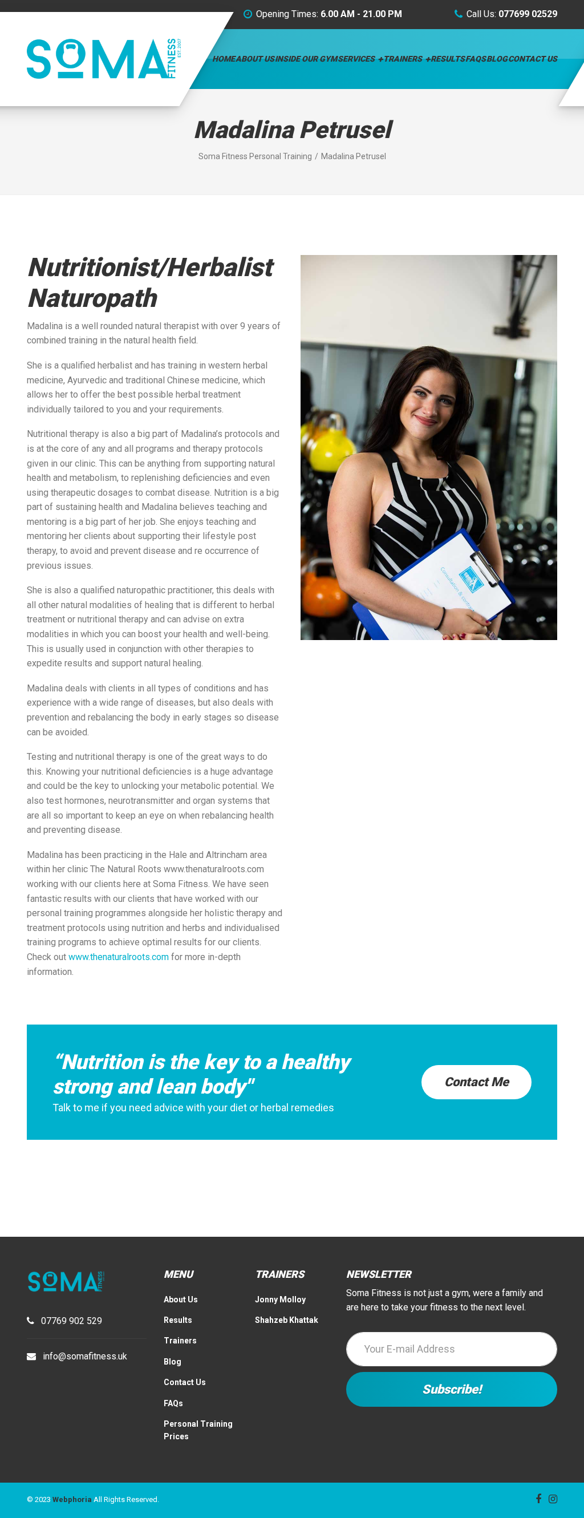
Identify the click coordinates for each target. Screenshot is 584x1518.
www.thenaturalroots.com (118, 957)
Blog (497, 58)
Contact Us (532, 58)
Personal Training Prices (198, 1430)
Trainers (402, 58)
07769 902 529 (71, 1320)
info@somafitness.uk (85, 1356)
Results (448, 58)
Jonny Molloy (280, 1299)
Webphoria (72, 1499)
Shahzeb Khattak (286, 1320)
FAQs (475, 58)
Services (356, 58)
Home (223, 58)
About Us (255, 58)
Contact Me (476, 1082)
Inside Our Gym (306, 58)
